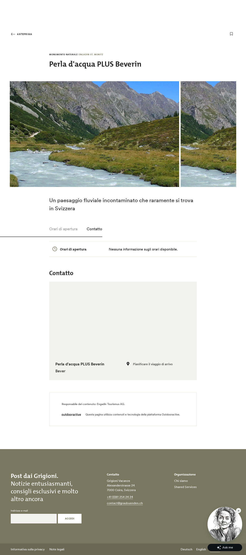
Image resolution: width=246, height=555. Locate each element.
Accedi (70, 518)
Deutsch (186, 549)
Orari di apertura (63, 228)
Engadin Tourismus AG (110, 404)
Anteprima (24, 34)
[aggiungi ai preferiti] (231, 34)
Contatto (94, 228)
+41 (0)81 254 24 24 (120, 497)
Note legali (56, 549)
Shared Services (185, 487)
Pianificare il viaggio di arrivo (153, 364)
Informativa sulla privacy (28, 549)
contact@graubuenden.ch (125, 503)
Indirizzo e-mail (19, 510)
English (201, 549)
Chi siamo (181, 481)
